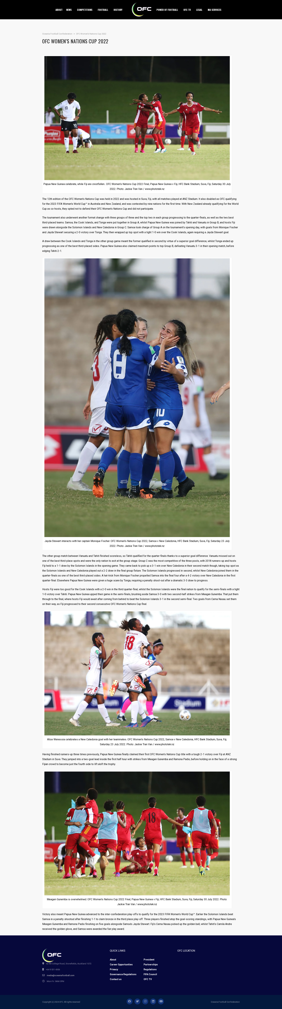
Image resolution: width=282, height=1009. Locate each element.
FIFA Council (150, 974)
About (113, 959)
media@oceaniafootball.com (60, 975)
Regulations (150, 969)
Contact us (116, 979)
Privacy (114, 969)
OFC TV (148, 979)
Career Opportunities (121, 964)
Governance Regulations (123, 974)
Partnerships (151, 964)
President (149, 959)
